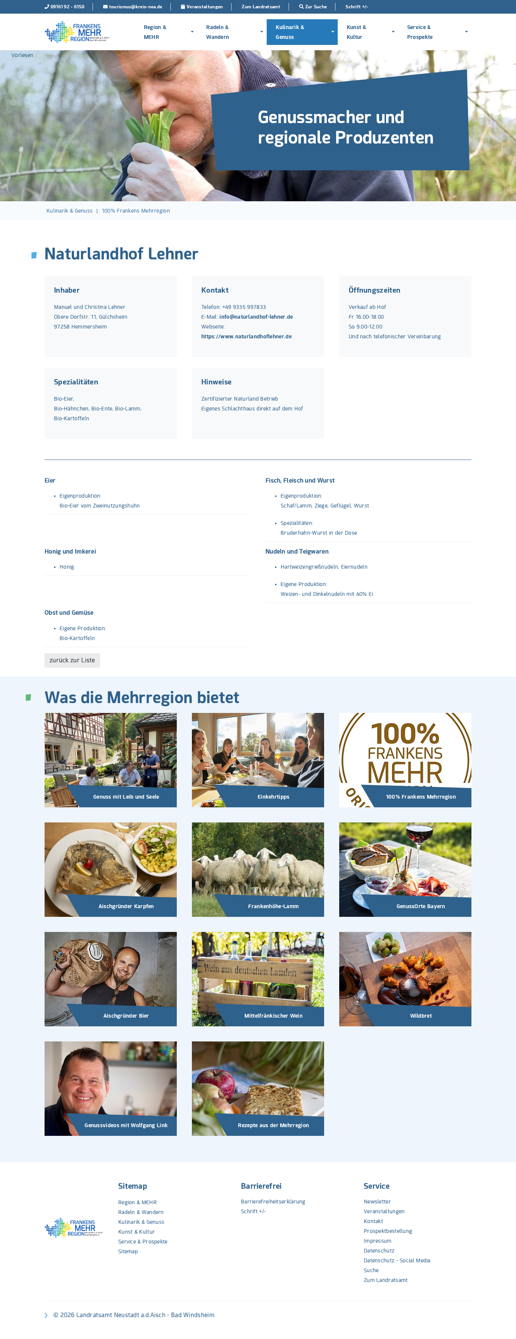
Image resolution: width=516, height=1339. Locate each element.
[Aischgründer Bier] (111, 979)
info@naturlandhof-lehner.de (256, 317)
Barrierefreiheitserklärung (273, 1202)
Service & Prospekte (420, 32)
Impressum (378, 1241)
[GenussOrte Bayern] (405, 869)
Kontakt (373, 1221)
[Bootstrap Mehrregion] (77, 32)
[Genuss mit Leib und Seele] (111, 760)
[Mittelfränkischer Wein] (258, 979)
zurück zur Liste (72, 660)
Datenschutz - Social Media (397, 1260)
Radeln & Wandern (217, 32)
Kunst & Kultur (356, 32)
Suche (371, 1270)
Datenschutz (379, 1251)
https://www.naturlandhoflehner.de (246, 336)
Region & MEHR (155, 32)
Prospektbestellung (388, 1231)
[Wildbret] (405, 979)
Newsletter (377, 1202)
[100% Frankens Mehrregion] (405, 760)
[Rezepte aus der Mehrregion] (258, 1088)
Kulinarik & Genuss (290, 32)
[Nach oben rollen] (500, 1323)
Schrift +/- (253, 1211)
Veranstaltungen (384, 1211)
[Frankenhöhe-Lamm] (258, 869)
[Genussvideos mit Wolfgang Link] (111, 1088)
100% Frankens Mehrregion (136, 211)
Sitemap (132, 1186)
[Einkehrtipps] (258, 760)
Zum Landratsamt (386, 1280)
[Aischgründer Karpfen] (111, 869)
